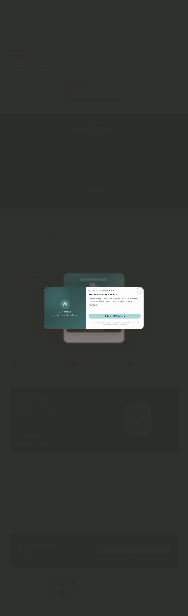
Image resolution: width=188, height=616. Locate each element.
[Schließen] (140, 290)
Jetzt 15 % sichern (116, 316)
